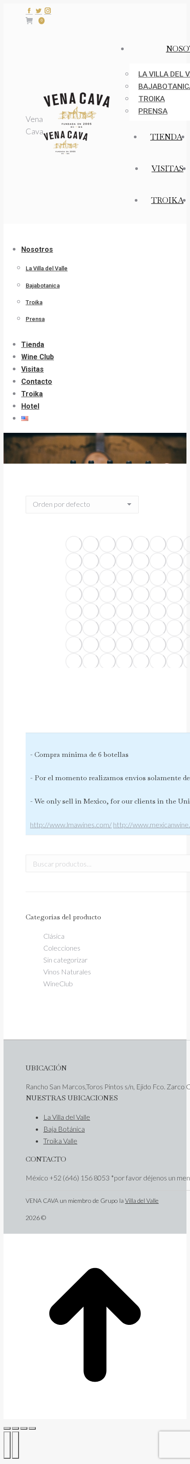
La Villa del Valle (66, 1117)
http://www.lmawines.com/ (71, 824)
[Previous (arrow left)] (7, 1445)
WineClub (58, 983)
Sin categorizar (65, 959)
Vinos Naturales (67, 971)
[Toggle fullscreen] (23, 1428)
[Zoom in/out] (32, 1428)
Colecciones (61, 948)
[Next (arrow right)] (15, 1445)
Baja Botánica (64, 1129)
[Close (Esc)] (7, 1428)
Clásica (54, 936)
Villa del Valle (142, 1200)
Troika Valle (60, 1140)
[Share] (15, 1428)
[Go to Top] (95, 1413)
